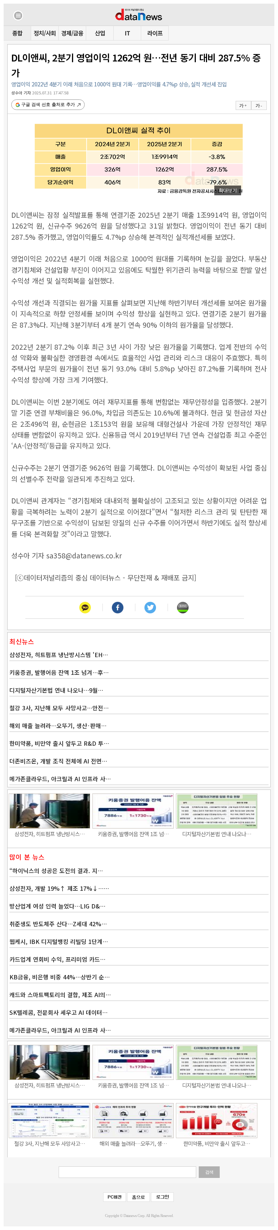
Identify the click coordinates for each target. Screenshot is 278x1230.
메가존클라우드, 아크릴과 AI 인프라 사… (60, 778)
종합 (17, 33)
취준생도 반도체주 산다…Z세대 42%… (58, 923)
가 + (243, 105)
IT (127, 33)
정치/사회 (45, 33)
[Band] (183, 607)
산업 (100, 33)
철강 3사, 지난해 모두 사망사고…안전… (59, 707)
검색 (209, 1172)
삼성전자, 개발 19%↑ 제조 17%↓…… (59, 888)
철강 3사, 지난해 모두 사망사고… (49, 1143)
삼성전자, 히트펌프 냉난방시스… (49, 834)
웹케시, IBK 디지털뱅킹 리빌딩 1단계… (58, 941)
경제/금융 (72, 33)
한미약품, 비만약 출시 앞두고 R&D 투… (59, 743)
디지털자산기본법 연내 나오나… (216, 834)
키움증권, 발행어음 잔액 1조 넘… (133, 834)
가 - (259, 105)
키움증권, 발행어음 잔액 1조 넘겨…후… (59, 672)
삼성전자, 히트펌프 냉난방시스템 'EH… (58, 654)
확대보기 (228, 190)
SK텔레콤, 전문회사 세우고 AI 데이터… (58, 1012)
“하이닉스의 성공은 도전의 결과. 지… (56, 870)
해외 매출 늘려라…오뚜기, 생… (133, 1143)
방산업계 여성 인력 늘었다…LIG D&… (57, 906)
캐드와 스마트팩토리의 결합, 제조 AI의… (60, 994)
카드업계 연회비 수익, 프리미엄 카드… (57, 959)
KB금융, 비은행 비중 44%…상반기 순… (59, 976)
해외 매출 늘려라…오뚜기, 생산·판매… (57, 725)
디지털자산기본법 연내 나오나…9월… (56, 690)
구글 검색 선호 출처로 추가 (48, 104)
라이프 (155, 33)
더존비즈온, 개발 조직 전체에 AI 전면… (58, 761)
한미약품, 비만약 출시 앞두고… (216, 1143)
